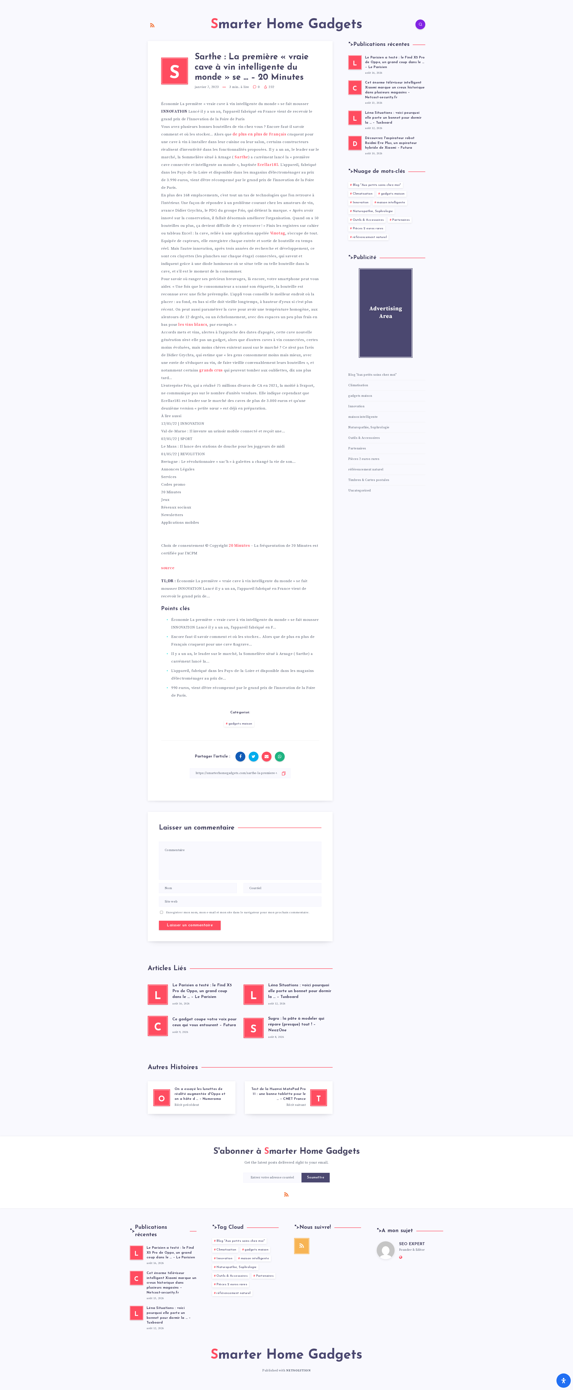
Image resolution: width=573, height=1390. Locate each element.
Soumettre (315, 1177)
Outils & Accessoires (368, 220)
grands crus (211, 370)
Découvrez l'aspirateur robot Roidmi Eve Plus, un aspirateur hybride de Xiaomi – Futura (391, 143)
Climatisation (363, 193)
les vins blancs (192, 324)
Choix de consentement (182, 545)
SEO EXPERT (412, 1244)
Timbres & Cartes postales (368, 480)
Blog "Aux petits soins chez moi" (377, 185)
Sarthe (241, 157)
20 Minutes (239, 545)
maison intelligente (391, 202)
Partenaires (401, 220)
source (168, 568)
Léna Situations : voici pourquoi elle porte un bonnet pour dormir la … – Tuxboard (299, 991)
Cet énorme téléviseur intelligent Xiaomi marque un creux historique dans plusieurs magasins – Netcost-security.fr (395, 90)
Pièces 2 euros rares (368, 228)
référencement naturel (370, 237)
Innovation (361, 202)
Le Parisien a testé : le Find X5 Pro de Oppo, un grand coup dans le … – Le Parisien (202, 991)
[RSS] (152, 25)
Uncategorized (359, 491)
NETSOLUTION (298, 1371)
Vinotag (277, 233)
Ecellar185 (267, 164)
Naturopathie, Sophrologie (373, 211)
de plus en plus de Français (259, 134)
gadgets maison (240, 723)
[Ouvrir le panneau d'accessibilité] (563, 1380)
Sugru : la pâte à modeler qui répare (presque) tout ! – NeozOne (296, 1024)
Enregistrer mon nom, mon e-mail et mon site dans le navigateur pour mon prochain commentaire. (238, 912)
